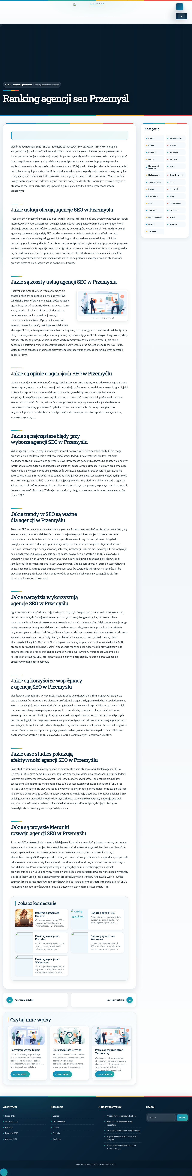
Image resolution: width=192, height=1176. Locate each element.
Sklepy (172, 196)
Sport (150, 203)
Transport (152, 210)
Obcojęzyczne (154, 182)
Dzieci (151, 145)
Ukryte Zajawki (155, 217)
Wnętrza (173, 224)
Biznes (151, 138)
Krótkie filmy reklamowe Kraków (121, 1115)
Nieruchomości (176, 175)
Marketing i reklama (22, 84)
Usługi (151, 224)
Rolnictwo (153, 196)
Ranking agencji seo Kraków (47, 914)
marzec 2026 (11, 1139)
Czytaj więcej (20, 1074)
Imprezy (173, 159)
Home (8, 84)
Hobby (151, 159)
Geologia (174, 152)
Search (182, 1117)
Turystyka (174, 210)
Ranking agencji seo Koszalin (47, 938)
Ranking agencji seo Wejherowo (47, 961)
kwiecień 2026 (11, 1133)
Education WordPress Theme (96, 1164)
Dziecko (173, 145)
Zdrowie (152, 231)
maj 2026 (9, 1127)
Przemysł (174, 189)
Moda (172, 166)
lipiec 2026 (10, 1115)
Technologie (175, 203)
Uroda (172, 217)
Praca (172, 182)
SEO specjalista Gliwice (67, 1050)
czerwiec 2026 (11, 1121)
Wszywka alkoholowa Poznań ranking (123, 1130)
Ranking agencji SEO (103, 912)
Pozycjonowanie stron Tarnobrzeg (109, 1051)
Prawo (151, 189)
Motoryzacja (154, 175)
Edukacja (152, 152)
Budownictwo (176, 138)
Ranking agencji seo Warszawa (103, 938)
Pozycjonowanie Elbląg (25, 1050)
